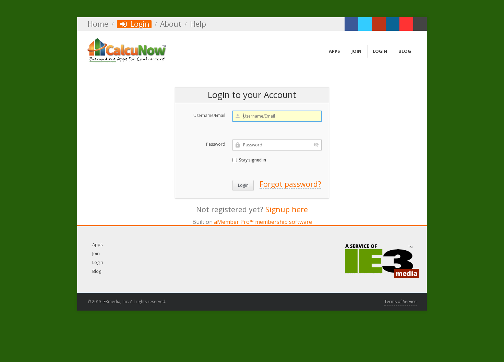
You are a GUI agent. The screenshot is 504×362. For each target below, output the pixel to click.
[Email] (420, 24)
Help (198, 24)
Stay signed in (252, 160)
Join (96, 253)
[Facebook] (351, 24)
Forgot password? (290, 184)
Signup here (286, 209)
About (170, 24)
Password (215, 144)
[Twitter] (365, 24)
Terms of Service (400, 301)
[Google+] (379, 24)
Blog (96, 271)
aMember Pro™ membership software (263, 222)
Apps (97, 244)
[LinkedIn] (392, 24)
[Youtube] (406, 24)
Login (138, 24)
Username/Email (209, 115)
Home (97, 24)
